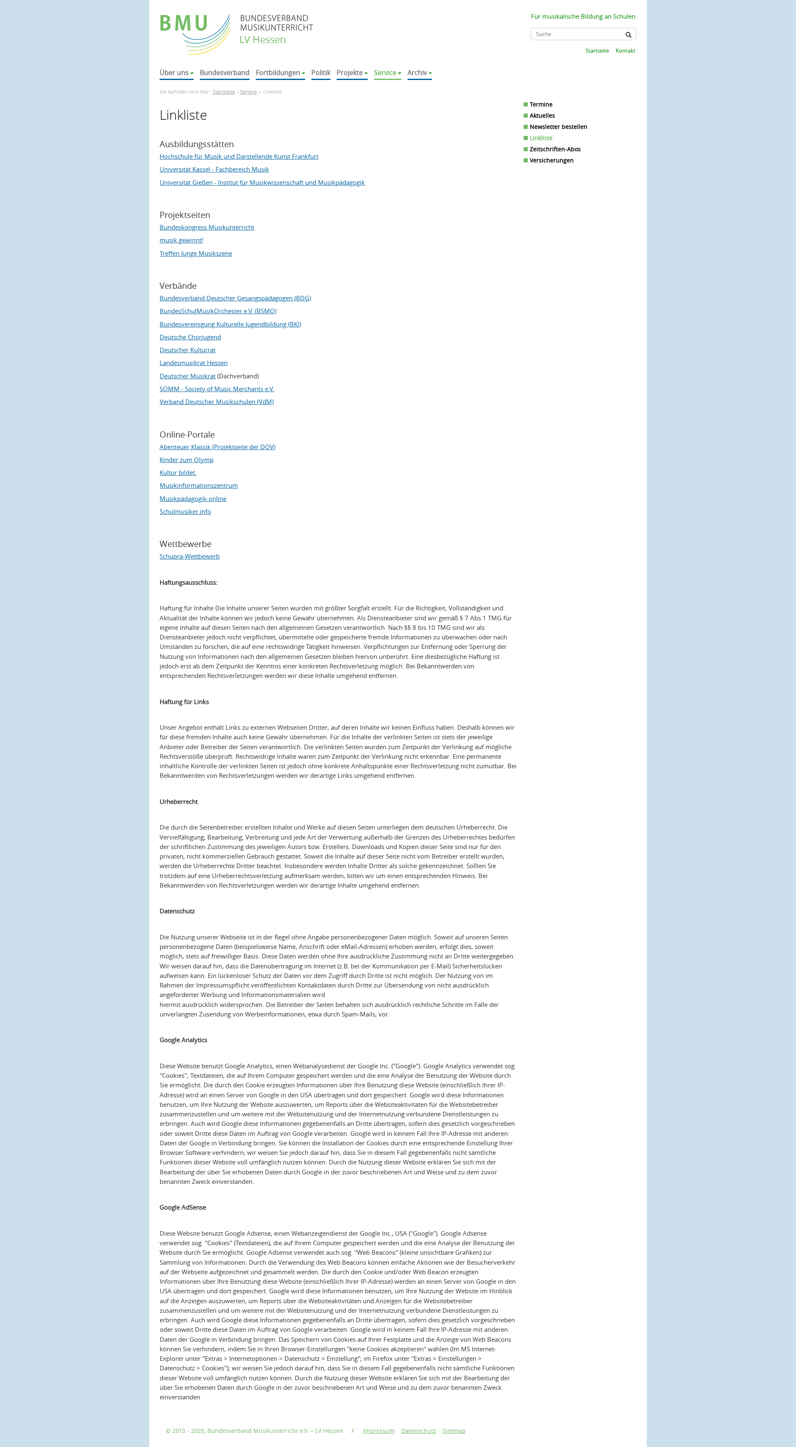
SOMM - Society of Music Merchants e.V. (217, 389)
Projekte (350, 72)
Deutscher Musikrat (188, 376)
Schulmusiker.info (185, 511)
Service (385, 72)
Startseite (597, 50)
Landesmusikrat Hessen (194, 362)
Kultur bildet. (178, 472)
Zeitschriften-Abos (555, 149)
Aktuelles (542, 115)
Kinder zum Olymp (187, 459)
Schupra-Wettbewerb (190, 556)
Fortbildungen (278, 72)
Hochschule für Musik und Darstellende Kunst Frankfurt (239, 156)
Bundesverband (225, 72)
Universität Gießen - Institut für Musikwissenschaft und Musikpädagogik (262, 182)
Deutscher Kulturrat (188, 350)
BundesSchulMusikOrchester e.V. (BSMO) (218, 311)
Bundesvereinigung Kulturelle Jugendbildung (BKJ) (230, 324)
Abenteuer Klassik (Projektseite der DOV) (217, 447)
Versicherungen (552, 160)
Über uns (174, 72)
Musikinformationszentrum (199, 485)
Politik (320, 72)
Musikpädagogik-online (193, 498)
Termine (541, 104)
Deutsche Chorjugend (190, 337)
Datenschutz (418, 1431)
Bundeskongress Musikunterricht (207, 227)
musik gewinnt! (181, 240)
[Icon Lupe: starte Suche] (628, 35)
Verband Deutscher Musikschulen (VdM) (217, 401)
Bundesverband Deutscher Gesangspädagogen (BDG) (235, 298)
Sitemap (454, 1431)
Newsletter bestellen (558, 127)
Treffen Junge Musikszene (196, 253)
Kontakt (626, 50)
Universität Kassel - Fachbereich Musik (214, 169)
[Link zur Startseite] (196, 26)
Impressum (379, 1431)
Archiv (417, 72)
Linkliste (541, 138)
